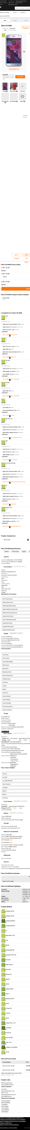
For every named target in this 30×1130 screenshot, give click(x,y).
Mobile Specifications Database (9, 1125)
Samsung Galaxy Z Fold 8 (21, 1)
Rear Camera (13, 91)
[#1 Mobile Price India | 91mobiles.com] (5, 8)
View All (3, 270)
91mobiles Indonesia (6, 1119)
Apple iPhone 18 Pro (13, 4)
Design (5, 91)
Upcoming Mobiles (5, 16)
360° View (22, 91)
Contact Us (3, 1118)
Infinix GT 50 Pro (18, 2)
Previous (15, 52)
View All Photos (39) (14, 69)
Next (24, 52)
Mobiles (3, 1073)
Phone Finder (16, 1118)
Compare (9, 1118)
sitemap (23, 1119)
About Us (2, 1121)
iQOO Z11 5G (11, 2)
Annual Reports (10, 1121)
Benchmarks (13, 101)
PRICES (15, 20)
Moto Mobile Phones (10, 1073)
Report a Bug (27, 1127)
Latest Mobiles (12, 1)
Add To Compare (16, 255)
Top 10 (21, 1118)
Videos (22, 101)
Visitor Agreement (20, 1121)
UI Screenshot (5, 102)
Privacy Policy (16, 1119)
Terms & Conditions (6, 1123)
